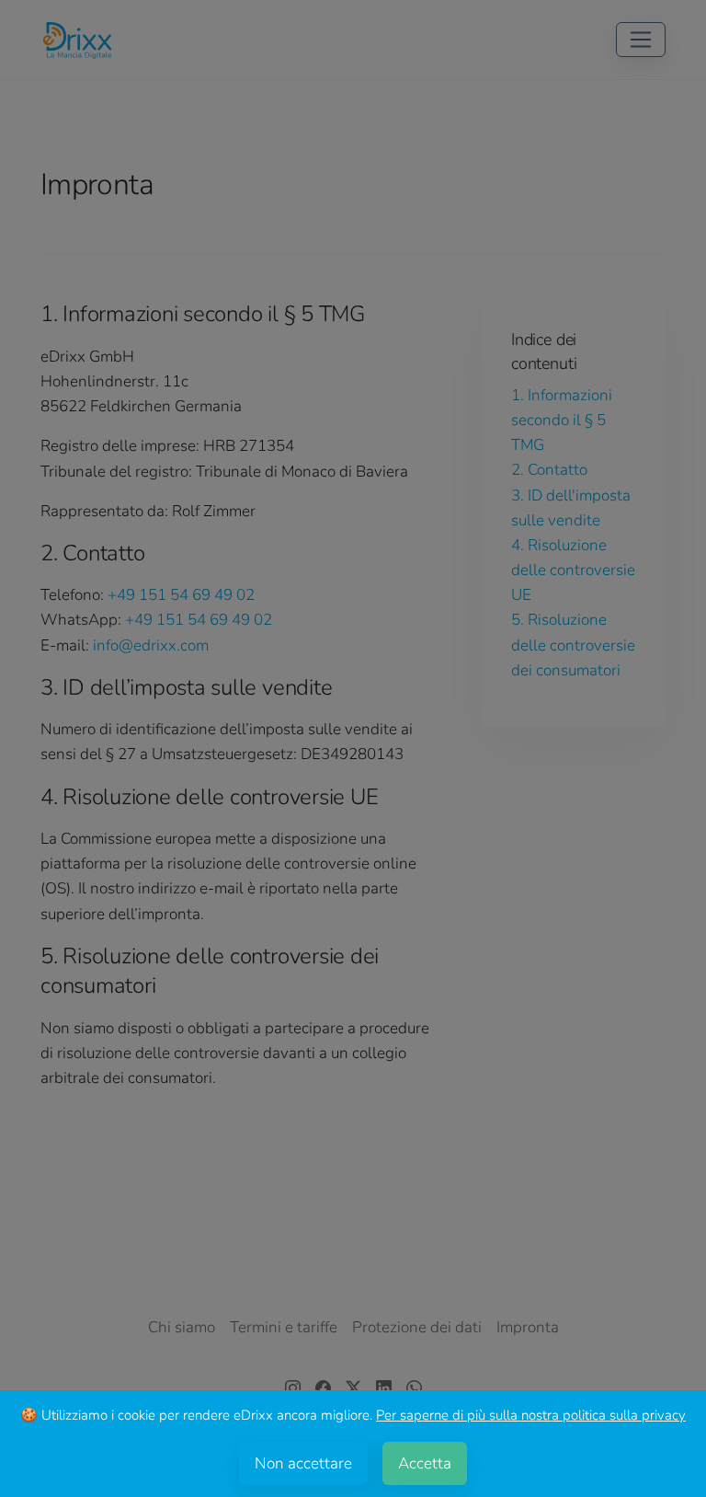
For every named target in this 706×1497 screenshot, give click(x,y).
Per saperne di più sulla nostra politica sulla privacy (531, 1415)
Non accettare (303, 1463)
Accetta (424, 1463)
